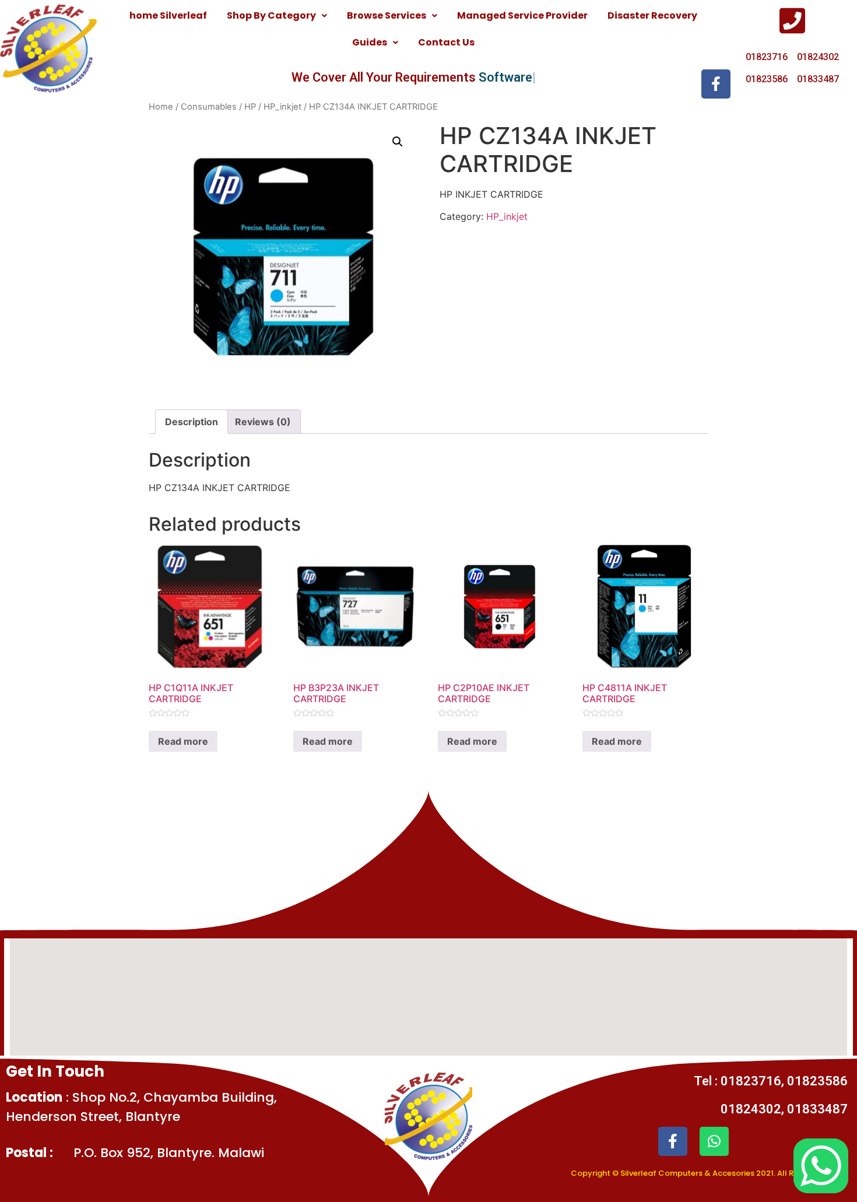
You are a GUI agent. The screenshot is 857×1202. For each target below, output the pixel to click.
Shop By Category (271, 15)
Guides (369, 42)
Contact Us (446, 42)
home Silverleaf (168, 15)
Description (191, 421)
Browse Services (386, 15)
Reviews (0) (263, 421)
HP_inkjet (282, 106)
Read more (183, 741)
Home (161, 106)
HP (250, 106)
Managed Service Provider (522, 15)
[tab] (191, 421)
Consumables (209, 106)
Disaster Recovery (652, 15)
